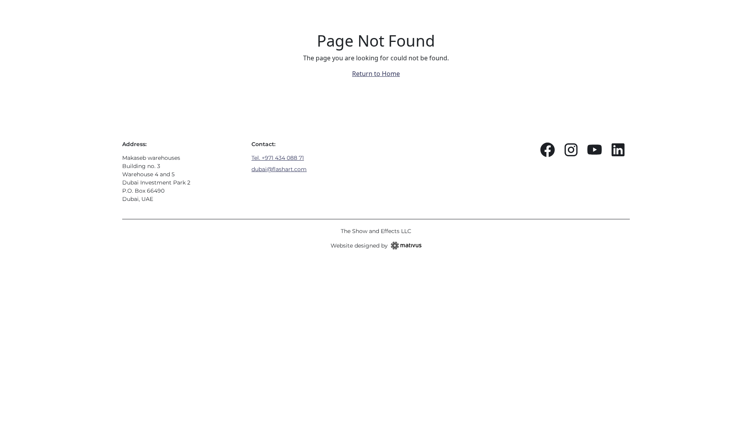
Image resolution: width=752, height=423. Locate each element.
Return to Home (376, 73)
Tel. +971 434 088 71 (277, 157)
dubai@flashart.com (279, 169)
